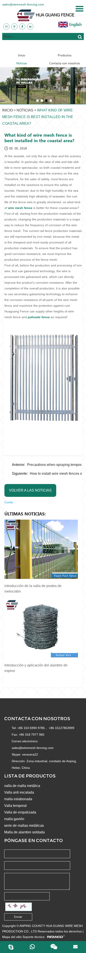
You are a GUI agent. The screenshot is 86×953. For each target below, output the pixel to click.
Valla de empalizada (20, 812)
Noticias (21, 63)
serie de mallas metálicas (24, 825)
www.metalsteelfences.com (59, 47)
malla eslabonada (18, 799)
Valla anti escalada (19, 792)
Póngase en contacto (33, 840)
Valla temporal (15, 806)
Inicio (21, 55)
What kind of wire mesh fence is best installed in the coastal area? (37, 116)
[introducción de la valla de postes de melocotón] (41, 549)
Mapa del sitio (12, 937)
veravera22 (30, 754)
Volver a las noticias (30, 490)
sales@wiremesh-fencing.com (23, 4)
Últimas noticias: (25, 513)
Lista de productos (30, 776)
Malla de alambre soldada (24, 832)
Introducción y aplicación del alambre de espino (35, 668)
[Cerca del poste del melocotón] (43, 85)
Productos (64, 55)
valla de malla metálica (22, 786)
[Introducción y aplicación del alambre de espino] (41, 628)
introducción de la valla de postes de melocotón (33, 588)
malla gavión (14, 819)
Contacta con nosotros (64, 63)
